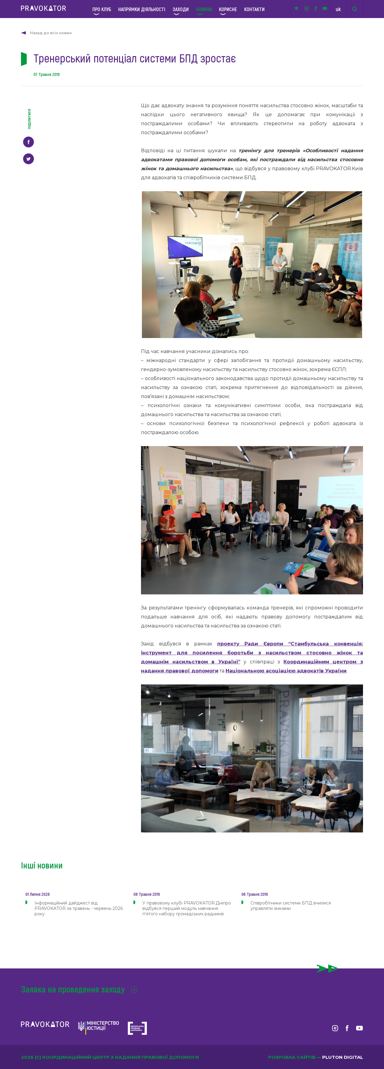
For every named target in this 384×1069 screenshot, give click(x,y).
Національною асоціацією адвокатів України (286, 671)
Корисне (228, 9)
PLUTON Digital (342, 1057)
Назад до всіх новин (51, 33)
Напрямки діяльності (141, 9)
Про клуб (101, 9)
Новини (204, 9)
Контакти (254, 9)
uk (338, 9)
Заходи (180, 9)
